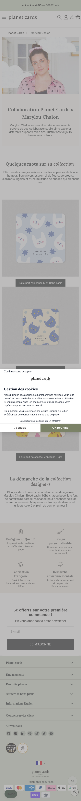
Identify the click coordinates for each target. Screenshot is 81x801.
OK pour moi (60, 427)
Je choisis (20, 427)
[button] (11, 794)
